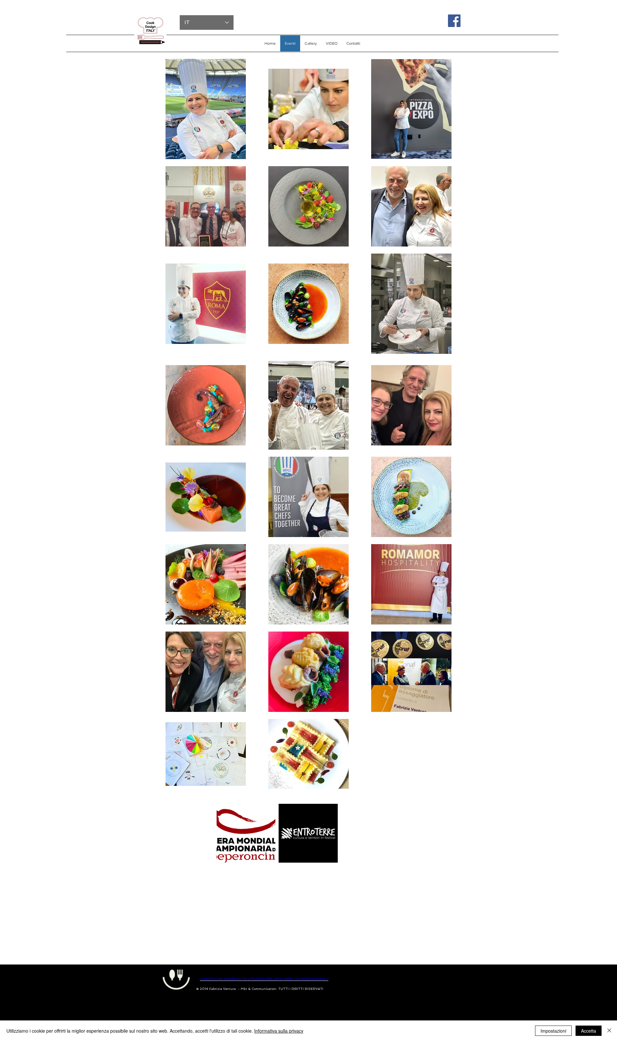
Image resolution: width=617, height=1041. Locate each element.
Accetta (588, 1031)
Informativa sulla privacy (278, 1031)
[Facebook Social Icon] (454, 20)
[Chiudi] (609, 1031)
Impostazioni (553, 1031)
